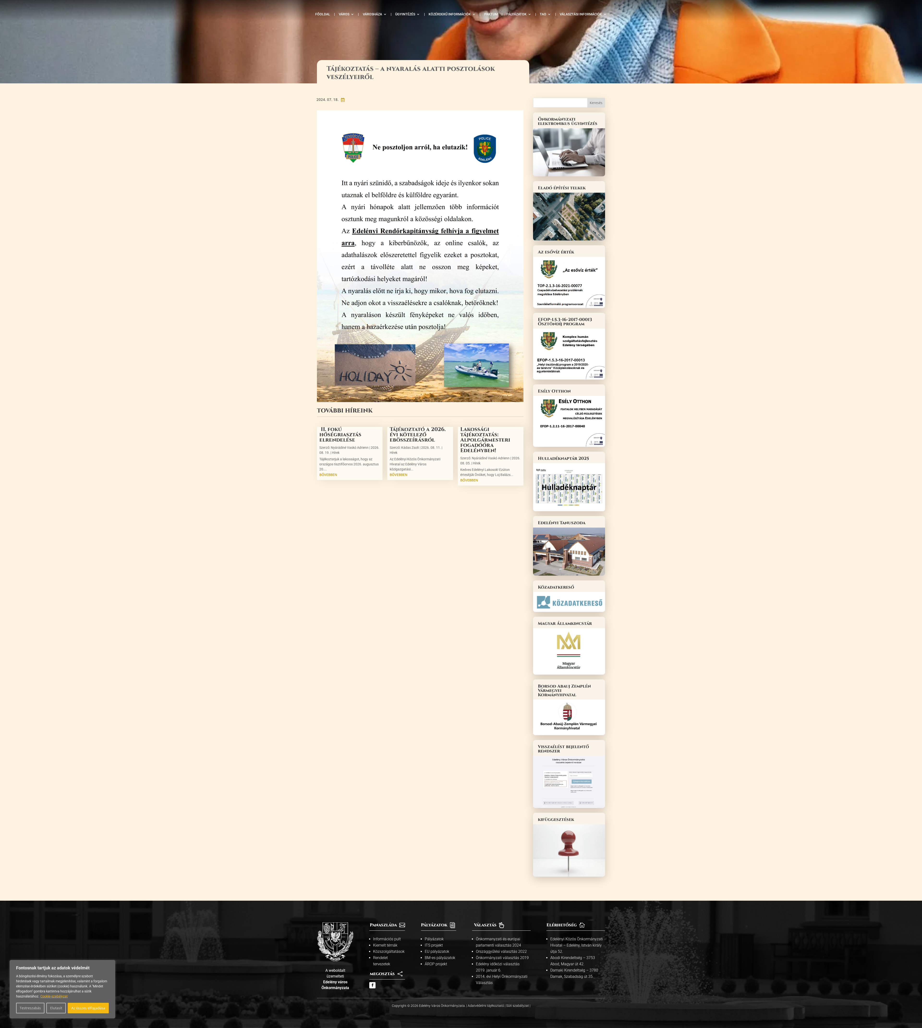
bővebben (328, 474)
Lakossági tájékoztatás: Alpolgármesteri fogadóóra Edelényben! (485, 440)
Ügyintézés (405, 14)
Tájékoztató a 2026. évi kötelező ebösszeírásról (418, 434)
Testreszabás (30, 1008)
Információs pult (387, 939)
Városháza (372, 14)
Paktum (491, 14)
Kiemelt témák (385, 945)
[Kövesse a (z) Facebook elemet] (372, 985)
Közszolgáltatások (389, 951)
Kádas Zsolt (410, 447)
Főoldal (322, 14)
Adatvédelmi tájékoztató (486, 1006)
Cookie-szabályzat (54, 996)
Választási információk (581, 14)
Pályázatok (516, 14)
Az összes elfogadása (88, 1008)
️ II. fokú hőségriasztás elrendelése (340, 434)
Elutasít (56, 1008)
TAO (543, 14)
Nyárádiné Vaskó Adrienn (350, 447)
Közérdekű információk (450, 14)
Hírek (336, 453)
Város (344, 14)
